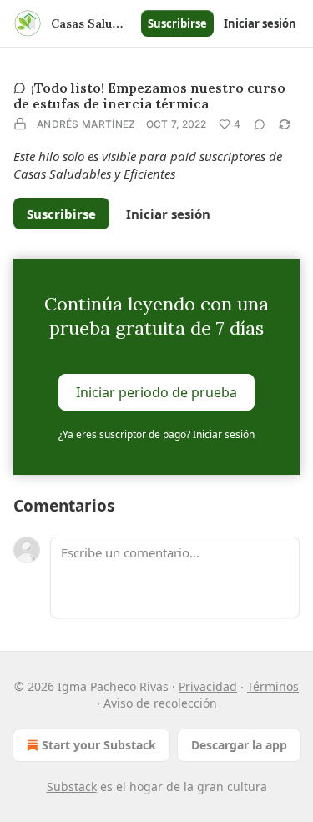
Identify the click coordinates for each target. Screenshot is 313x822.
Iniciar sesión (260, 23)
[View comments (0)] (259, 124)
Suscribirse (177, 23)
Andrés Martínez (86, 124)
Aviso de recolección (160, 703)
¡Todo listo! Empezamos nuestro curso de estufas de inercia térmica (149, 95)
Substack (72, 786)
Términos (273, 686)
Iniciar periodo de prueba (156, 391)
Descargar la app (239, 745)
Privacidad (208, 686)
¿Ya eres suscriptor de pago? (156, 434)
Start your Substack (99, 745)
